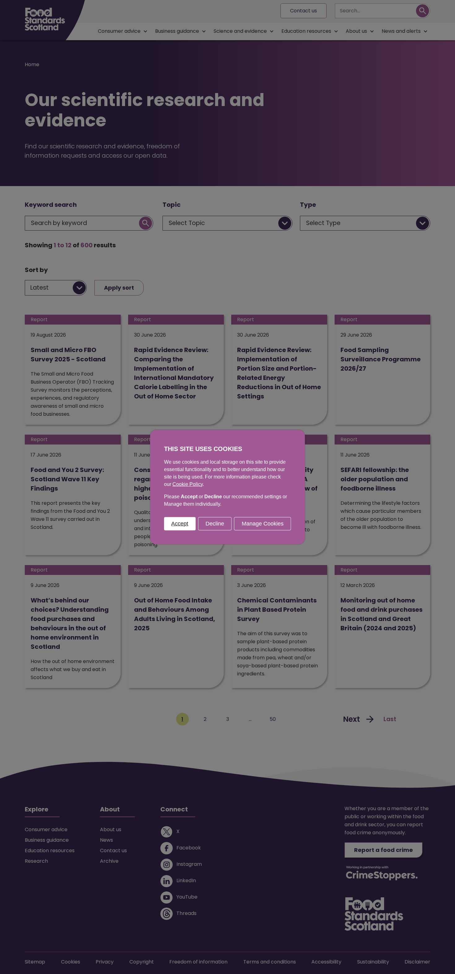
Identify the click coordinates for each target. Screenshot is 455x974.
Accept (179, 523)
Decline (215, 523)
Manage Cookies (263, 523)
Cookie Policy (187, 484)
